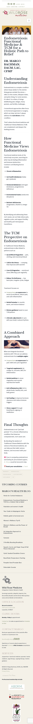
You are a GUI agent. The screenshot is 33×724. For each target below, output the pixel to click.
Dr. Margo (7, 462)
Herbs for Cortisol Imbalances (13, 495)
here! (26, 466)
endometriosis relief (15, 471)
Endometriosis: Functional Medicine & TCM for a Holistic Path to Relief (16, 501)
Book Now (5, 639)
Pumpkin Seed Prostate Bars (13, 562)
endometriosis (6, 471)
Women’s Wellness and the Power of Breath (15, 526)
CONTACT (21, 6)
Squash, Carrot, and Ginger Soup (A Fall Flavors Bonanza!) (16, 547)
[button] (29, 21)
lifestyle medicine (6, 477)
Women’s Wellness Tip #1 (12, 520)
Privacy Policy (6, 671)
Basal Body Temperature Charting (14, 558)
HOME (18, 4)
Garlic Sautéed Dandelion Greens (14, 553)
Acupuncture (10, 292)
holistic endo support (17, 474)
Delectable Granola (10, 567)
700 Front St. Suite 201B (8, 608)
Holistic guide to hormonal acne (14, 516)
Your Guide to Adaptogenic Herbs (14, 511)
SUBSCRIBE (14, 6)
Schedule (10, 645)
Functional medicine (7, 474)
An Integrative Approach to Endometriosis (12, 532)
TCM (13, 477)
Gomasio (6, 538)
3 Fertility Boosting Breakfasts (13, 542)
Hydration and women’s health (13, 506)
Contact (11, 639)
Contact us (5, 621)
